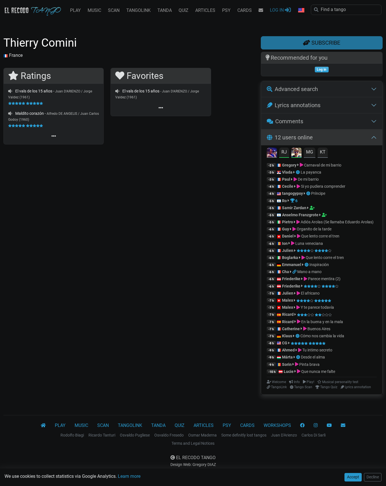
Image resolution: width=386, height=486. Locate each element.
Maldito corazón (29, 113)
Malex (287, 300)
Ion (285, 243)
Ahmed (288, 350)
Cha (285, 271)
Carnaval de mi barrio (322, 165)
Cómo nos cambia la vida (322, 336)
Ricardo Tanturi (101, 435)
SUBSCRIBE (325, 42)
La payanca (311, 172)
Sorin (287, 364)
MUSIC (94, 10)
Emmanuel (291, 264)
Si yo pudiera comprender (322, 186)
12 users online (294, 137)
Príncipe (318, 193)
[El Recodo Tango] (43, 425)
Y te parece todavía (317, 307)
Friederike (291, 279)
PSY (226, 10)
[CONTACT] (261, 10)
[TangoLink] (294, 271)
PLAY (75, 10)
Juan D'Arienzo (284, 435)
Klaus (287, 336)
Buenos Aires (318, 329)
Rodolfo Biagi (72, 435)
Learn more (129, 476)
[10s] (10, 91)
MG (309, 152)
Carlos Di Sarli (314, 435)
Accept (353, 477)
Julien (288, 250)
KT (323, 152)
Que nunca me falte (317, 371)
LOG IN (277, 10)
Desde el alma (313, 357)
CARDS (244, 10)
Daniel (288, 236)
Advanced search (296, 89)
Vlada (287, 172)
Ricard (288, 314)
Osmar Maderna (202, 435)
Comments (289, 121)
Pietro (287, 222)
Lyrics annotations (297, 105)
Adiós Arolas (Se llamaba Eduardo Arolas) (337, 222)
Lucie (289, 371)
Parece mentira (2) (324, 279)
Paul (286, 179)
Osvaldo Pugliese (135, 435)
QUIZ (183, 10)
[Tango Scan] (298, 172)
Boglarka (290, 257)
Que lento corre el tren (319, 236)
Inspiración (319, 264)
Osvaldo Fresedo (169, 435)
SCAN (114, 10)
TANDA (164, 10)
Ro (284, 200)
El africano (310, 293)
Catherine (291, 329)
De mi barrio (308, 179)
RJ (284, 152)
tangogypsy (292, 193)
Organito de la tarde (313, 229)
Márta (287, 357)
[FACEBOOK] (302, 425)
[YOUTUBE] (329, 425)
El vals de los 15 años (33, 91)
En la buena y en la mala (321, 321)
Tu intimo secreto (317, 350)
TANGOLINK (138, 10)
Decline (373, 477)
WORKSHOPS (277, 425)
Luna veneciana (308, 243)
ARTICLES (205, 10)
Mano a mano (309, 271)
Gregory (289, 165)
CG (284, 343)
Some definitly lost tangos (243, 435)
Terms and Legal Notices (193, 443)
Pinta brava (309, 364)
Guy (285, 229)
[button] (301, 10)
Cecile (287, 186)
